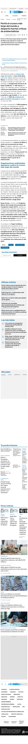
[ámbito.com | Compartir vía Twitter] (20, 34)
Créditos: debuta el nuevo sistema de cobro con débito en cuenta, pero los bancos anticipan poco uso (16, 331)
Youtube (16, 684)
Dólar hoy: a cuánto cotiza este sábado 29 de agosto (13, 298)
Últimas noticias (14, 689)
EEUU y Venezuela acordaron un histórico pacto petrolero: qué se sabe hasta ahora (5, 463)
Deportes (20, 699)
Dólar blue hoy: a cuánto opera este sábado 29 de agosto (12, 293)
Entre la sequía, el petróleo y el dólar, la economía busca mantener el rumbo (13, 630)
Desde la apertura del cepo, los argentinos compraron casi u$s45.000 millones (13, 560)
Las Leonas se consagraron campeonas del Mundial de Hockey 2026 (14, 324)
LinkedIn (12, 684)
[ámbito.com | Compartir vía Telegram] (24, 34)
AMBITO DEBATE (21, 722)
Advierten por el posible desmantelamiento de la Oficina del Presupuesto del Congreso (12, 305)
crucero (14, 19)
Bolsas (9, 374)
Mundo (8, 19)
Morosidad (21, 8)
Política (20, 692)
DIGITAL (6, 722)
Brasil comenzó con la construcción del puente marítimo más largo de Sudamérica (17, 134)
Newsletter (23, 684)
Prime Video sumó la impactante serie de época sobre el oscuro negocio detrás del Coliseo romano (13, 286)
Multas (3, 716)
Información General (8, 704)
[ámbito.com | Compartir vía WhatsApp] (17, 34)
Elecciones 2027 (13, 8)
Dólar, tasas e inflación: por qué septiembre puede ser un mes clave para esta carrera (15, 337)
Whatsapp (19, 684)
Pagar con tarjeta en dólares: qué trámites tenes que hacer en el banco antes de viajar (12, 607)
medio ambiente (20, 245)
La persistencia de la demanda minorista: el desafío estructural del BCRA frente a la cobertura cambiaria (23, 525)
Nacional (4, 699)
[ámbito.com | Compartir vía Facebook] (19, 34)
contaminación (5, 247)
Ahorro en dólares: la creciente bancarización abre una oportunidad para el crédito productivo (14, 595)
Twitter (2, 684)
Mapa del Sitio (5, 709)
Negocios (4, 697)
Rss (23, 706)
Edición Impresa (6, 701)
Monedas (3, 374)
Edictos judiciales (17, 714)
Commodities (17, 374)
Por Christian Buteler (22, 537)
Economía (15, 15)
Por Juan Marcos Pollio (5, 573)
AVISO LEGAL (5, 714)
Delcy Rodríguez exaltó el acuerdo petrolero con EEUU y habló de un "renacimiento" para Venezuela (16, 129)
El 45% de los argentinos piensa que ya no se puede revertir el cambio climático (14, 59)
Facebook (5, 684)
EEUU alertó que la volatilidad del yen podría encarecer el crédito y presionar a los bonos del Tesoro (14, 312)
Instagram (8, 684)
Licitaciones (12, 716)
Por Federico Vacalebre (6, 600)
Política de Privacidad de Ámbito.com (12, 711)
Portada (4, 689)
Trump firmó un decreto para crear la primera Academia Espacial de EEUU (24, 457)
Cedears (25, 374)
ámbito (2, 19)
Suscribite (20, 255)
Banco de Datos (6, 694)
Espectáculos (5, 706)
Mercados (17, 694)
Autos (19, 704)
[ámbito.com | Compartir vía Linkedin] (22, 34)
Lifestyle (20, 697)
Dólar (7, 15)
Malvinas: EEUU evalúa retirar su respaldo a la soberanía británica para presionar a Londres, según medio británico (24, 479)
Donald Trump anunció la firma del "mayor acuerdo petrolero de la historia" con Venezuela (6, 487)
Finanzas (24, 15)
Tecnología (16, 706)
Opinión (12, 697)
